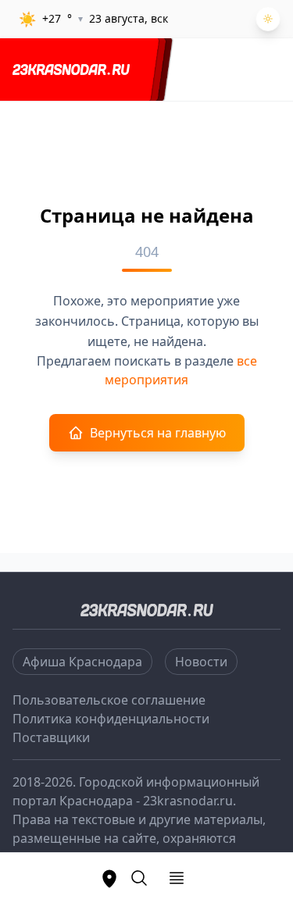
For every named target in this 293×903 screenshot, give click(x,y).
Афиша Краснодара (82, 661)
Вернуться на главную (158, 432)
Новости (201, 661)
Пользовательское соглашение (109, 699)
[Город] (109, 878)
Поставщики (51, 737)
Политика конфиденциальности (111, 718)
